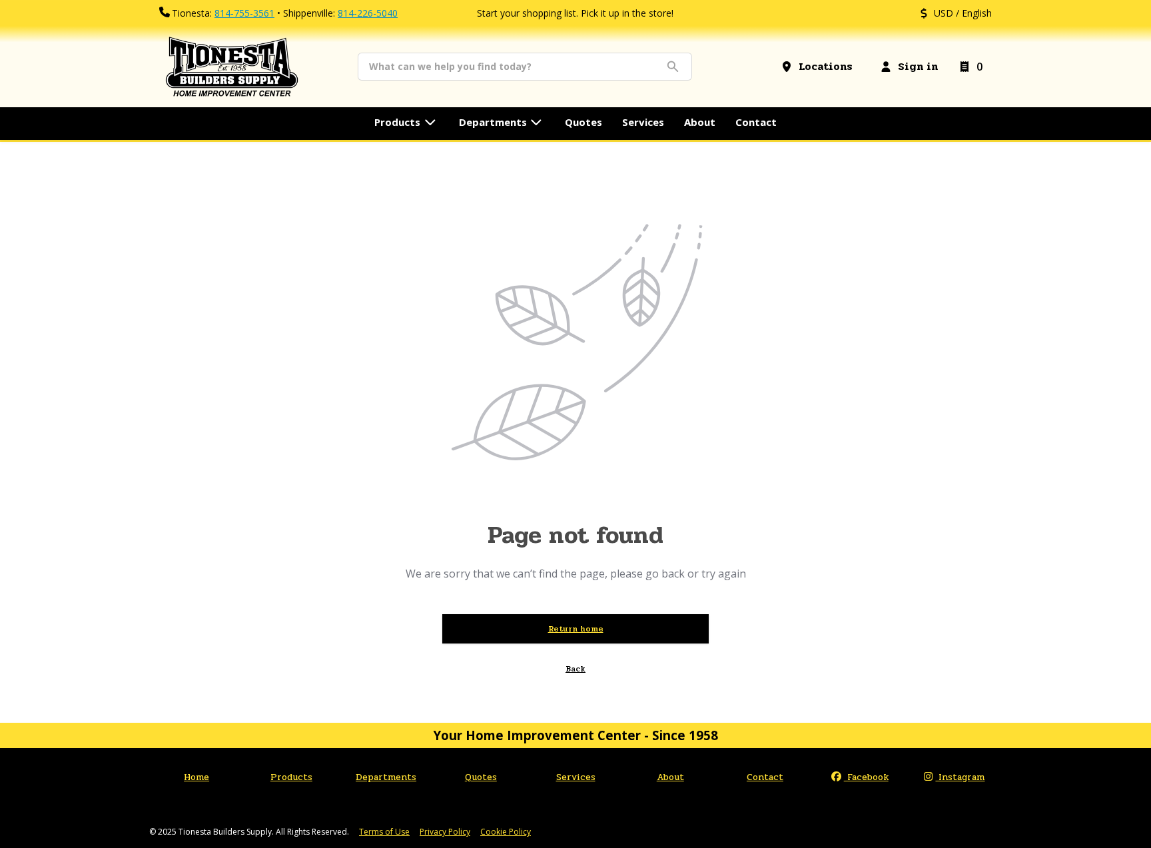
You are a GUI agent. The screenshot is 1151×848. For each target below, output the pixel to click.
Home (196, 777)
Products (291, 777)
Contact (765, 777)
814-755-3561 (244, 13)
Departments (386, 777)
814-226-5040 (368, 13)
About (670, 777)
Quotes (481, 777)
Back (575, 669)
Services (575, 777)
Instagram (959, 777)
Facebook (866, 777)
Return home (575, 629)
